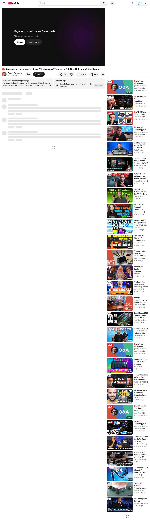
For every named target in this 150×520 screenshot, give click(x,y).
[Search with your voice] (112, 3)
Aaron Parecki (14, 73)
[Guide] (4, 3)
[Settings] (132, 3)
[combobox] (70, 3)
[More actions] (102, 74)
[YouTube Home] (14, 3)
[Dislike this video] (71, 74)
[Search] (104, 3)
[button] (79, 83)
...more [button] (48, 85)
